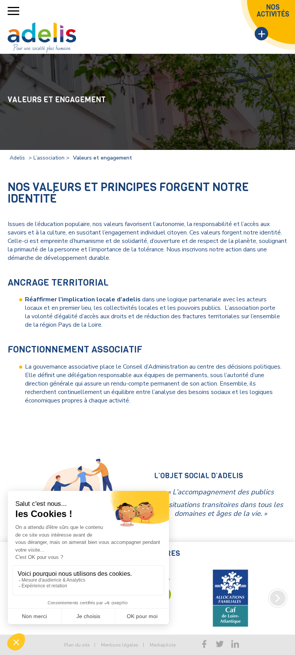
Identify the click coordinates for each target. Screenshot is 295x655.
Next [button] (277, 598)
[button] (13, 11)
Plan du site (76, 645)
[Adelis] (42, 37)
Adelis (17, 157)
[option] (230, 598)
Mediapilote (163, 645)
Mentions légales (119, 645)
